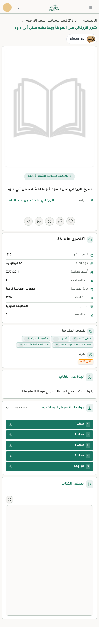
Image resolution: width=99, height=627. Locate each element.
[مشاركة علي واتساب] (39, 221)
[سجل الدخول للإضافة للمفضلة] (70, 221)
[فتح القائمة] (91, 7)
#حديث (61, 338)
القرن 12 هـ (85, 361)
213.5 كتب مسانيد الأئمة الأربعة (51, 21)
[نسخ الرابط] (60, 221)
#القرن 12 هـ (82, 338)
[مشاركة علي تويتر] (49, 221)
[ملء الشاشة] (9, 499)
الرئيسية (90, 21)
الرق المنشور (76, 39)
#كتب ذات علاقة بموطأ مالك (73, 345)
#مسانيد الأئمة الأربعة (34, 345)
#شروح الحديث (36, 338)
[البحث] (17, 7)
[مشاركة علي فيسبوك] (28, 221)
